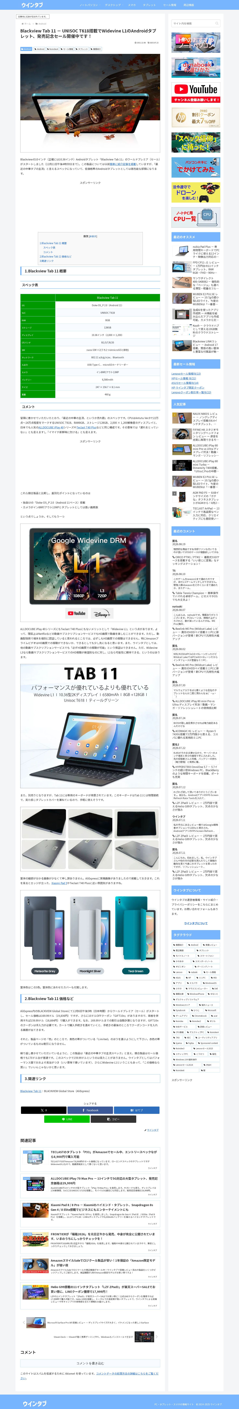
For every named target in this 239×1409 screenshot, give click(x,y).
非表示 (93, 236)
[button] (113, 1119)
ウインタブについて (196, 923)
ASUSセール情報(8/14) (185, 383)
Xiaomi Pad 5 (59, 883)
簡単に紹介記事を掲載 (123, 164)
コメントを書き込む (90, 1363)
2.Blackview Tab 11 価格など (56, 256)
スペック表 (49, 247)
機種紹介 (97, 49)
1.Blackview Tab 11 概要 (53, 243)
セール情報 (68, 49)
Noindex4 (53, 49)
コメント (48, 252)
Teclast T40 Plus (86, 427)
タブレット (83, 49)
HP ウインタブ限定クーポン (188, 387)
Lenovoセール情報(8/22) (186, 374)
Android (27, 49)
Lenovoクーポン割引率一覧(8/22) (191, 392)
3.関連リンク (47, 261)
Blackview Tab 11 (30, 1091)
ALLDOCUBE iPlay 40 (51, 427)
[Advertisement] (90, 208)
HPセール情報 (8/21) (184, 378)
